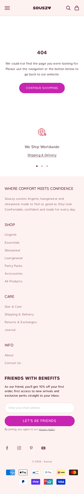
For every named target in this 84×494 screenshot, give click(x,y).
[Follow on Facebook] (7, 448)
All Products (13, 281)
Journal (10, 330)
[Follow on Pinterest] (31, 448)
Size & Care (13, 307)
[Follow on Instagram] (19, 448)
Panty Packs (14, 266)
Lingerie (11, 235)
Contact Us (13, 363)
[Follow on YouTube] (43, 448)
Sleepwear (12, 250)
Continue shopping (42, 88)
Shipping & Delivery (42, 155)
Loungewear (14, 258)
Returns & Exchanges (21, 322)
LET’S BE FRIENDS (39, 421)
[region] (42, 142)
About (9, 355)
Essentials (12, 243)
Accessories (14, 274)
